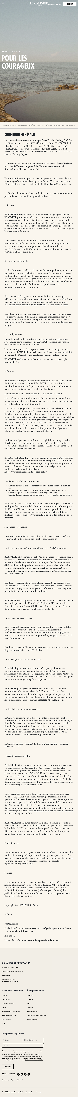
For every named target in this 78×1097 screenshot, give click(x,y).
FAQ (3, 1024)
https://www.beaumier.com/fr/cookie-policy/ (26, 472)
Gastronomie (22, 125)
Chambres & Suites (9, 125)
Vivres (4, 1007)
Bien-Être (32, 125)
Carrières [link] (30, 1007)
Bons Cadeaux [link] (6, 1020)
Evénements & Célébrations (11, 1011)
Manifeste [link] (30, 995)
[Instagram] (18, 1074)
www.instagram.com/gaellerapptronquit (44, 928)
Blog (28, 1003)
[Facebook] (22, 1074)
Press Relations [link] (32, 1011)
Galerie (4, 995)
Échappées (40, 125)
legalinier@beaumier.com (15, 971)
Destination (6, 999)
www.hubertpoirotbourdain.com (43, 941)
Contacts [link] (30, 999)
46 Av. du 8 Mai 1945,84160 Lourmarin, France (10, 980)
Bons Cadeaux (70, 125)
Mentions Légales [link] (32, 1020)
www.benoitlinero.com (22, 931)
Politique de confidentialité (34, 1060)
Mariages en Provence (9, 1016)
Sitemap (38, 1092)
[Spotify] (29, 1074)
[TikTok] (25, 1074)
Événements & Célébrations (55, 125)
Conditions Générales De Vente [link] (37, 1016)
